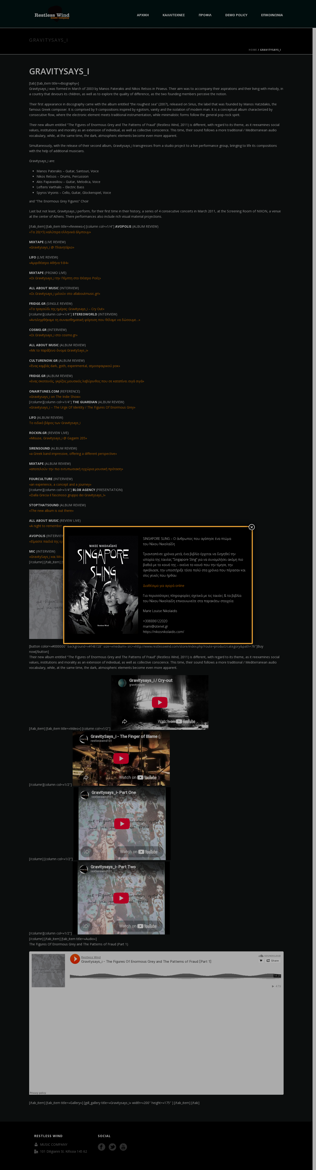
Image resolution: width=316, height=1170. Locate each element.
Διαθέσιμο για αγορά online (164, 585)
